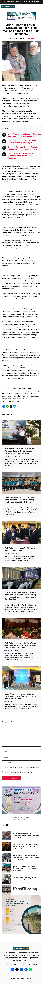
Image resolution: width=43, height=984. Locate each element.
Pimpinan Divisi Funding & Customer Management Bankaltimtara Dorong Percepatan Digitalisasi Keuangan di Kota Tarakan (20, 595)
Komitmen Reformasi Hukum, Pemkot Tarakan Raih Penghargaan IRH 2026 (26, 856)
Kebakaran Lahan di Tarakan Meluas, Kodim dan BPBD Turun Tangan (26, 845)
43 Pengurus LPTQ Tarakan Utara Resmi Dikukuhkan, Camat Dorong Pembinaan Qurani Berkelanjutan (19, 499)
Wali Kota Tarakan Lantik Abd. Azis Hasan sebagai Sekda (19, 549)
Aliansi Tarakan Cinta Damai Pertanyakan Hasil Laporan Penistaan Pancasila (26, 835)
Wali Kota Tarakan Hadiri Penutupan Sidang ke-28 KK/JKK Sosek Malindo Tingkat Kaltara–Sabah (20, 645)
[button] (36, 6)
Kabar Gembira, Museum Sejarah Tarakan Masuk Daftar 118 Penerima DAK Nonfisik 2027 (20, 696)
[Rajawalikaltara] (8, 6)
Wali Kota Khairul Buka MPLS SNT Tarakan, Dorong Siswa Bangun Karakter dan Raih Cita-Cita (19, 451)
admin (10, 38)
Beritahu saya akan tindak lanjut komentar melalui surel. (22, 767)
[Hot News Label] (4, 2)
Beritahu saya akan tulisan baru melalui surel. (18, 772)
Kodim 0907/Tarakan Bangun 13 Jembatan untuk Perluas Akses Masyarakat (20, 155)
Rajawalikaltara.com (31, 38)
